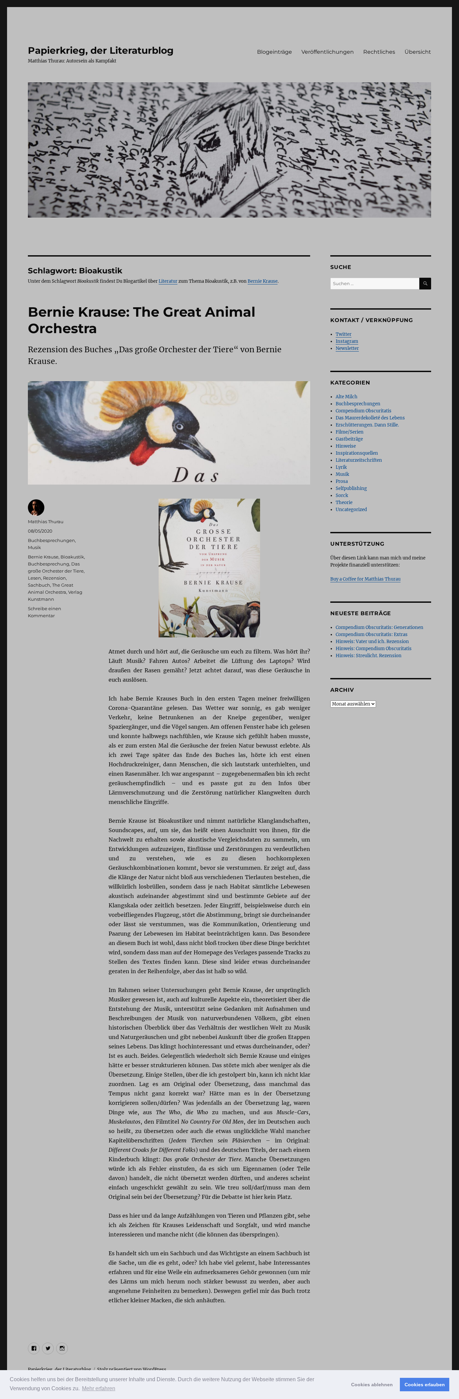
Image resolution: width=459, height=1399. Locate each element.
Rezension (54, 578)
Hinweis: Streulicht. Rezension (369, 656)
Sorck (342, 495)
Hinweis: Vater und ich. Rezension (372, 641)
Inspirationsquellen (357, 453)
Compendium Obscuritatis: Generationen (379, 627)
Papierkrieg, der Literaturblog (101, 50)
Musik (34, 547)
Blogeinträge (274, 52)
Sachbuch (39, 585)
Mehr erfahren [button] (98, 1388)
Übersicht (418, 52)
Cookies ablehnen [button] (372, 1384)
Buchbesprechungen (51, 540)
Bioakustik (72, 556)
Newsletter (347, 348)
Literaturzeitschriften (359, 460)
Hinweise (346, 446)
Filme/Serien (350, 432)
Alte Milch (347, 397)
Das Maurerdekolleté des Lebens (370, 418)
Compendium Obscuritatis (363, 411)
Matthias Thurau (46, 521)
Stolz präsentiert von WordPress (131, 1369)
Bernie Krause (263, 281)
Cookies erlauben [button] (425, 1384)
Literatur (168, 281)
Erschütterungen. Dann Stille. (367, 425)
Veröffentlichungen (327, 52)
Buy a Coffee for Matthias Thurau (365, 579)
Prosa (342, 481)
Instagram (347, 341)
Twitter (343, 334)
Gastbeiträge (349, 439)
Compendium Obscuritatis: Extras (372, 634)
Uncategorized (351, 509)
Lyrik (341, 467)
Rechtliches (379, 52)
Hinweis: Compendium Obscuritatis (374, 648)
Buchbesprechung (48, 564)
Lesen (34, 578)
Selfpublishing (351, 488)
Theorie (344, 502)
